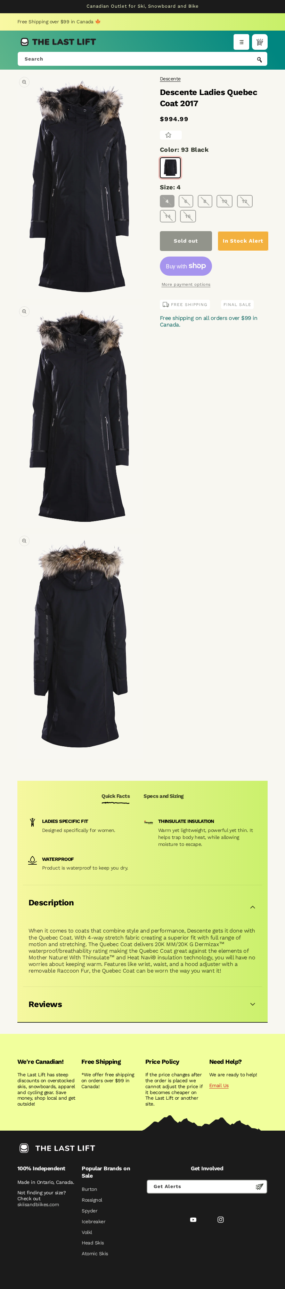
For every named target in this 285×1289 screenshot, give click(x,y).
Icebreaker (93, 1221)
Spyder (89, 1210)
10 (225, 201)
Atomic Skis (95, 1253)
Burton (89, 1189)
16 (188, 216)
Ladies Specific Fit (65, 821)
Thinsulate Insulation (186, 821)
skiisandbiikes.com (38, 1204)
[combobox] (142, 59)
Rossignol (92, 1200)
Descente (170, 78)
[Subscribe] (259, 1186)
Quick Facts (115, 796)
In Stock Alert (243, 241)
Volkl (87, 1232)
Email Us (219, 1085)
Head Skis (93, 1242)
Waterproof (58, 859)
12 (244, 201)
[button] (241, 42)
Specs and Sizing (163, 796)
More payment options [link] (186, 284)
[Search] (259, 59)
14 (168, 216)
